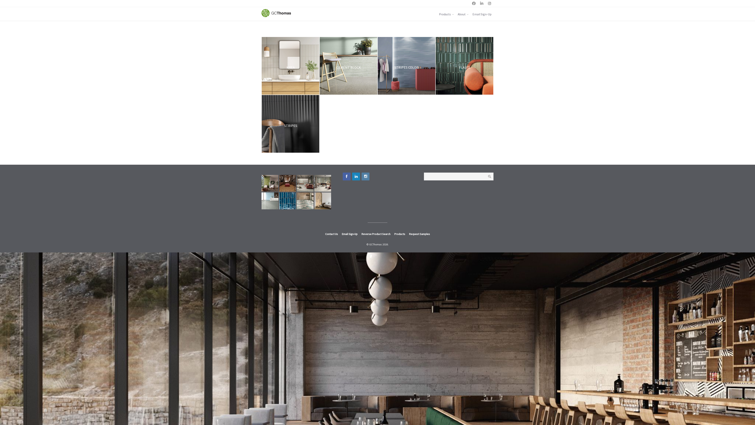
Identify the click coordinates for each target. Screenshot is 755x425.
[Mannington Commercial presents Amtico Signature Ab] (305, 200)
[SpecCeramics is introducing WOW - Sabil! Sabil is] (269, 183)
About (462, 14)
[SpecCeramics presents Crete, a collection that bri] (305, 183)
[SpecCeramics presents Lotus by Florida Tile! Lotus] (287, 183)
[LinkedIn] (356, 176)
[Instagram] (365, 176)
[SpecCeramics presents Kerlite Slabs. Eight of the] (322, 183)
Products (445, 14)
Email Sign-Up (482, 14)
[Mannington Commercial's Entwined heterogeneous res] (269, 200)
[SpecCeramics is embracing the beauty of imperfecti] (287, 200)
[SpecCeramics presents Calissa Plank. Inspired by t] (322, 200)
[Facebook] (347, 176)
